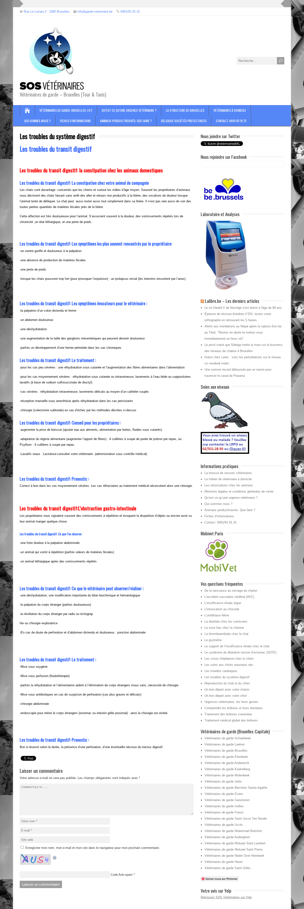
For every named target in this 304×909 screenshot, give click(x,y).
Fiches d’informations (75, 120)
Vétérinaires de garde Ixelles (224, 806)
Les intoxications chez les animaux (228, 485)
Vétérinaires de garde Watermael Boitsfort (233, 831)
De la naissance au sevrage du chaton (230, 590)
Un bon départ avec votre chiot (225, 695)
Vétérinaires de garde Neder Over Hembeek (234, 855)
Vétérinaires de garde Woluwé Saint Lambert (235, 843)
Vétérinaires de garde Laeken (224, 744)
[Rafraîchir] (54, 857)
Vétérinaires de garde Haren (223, 862)
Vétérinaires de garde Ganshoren (227, 800)
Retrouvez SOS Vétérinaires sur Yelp (226, 897)
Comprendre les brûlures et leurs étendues (233, 708)
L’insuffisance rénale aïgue (222, 603)
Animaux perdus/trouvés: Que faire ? (126, 120)
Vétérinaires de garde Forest (223, 812)
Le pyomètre (213, 640)
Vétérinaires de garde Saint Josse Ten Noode (235, 818)
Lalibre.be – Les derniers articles (232, 300)
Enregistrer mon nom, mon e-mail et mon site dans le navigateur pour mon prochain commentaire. (92, 848)
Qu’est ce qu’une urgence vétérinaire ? (129, 110)
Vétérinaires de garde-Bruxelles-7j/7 (65, 110)
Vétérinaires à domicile (230, 110)
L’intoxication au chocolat (221, 609)
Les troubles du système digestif (226, 677)
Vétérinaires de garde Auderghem (227, 837)
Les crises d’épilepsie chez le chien (228, 658)
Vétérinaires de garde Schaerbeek (227, 738)
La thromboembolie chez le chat (226, 634)
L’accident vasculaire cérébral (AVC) (229, 597)
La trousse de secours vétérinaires (228, 473)
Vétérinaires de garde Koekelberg (227, 769)
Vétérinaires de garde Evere (223, 794)
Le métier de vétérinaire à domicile (228, 479)
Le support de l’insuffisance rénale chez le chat (236, 646)
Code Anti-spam (122, 874)
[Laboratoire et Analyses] (226, 289)
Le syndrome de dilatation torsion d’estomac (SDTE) (240, 652)
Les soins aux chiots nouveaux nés (228, 665)
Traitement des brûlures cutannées (228, 714)
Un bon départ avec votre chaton (226, 689)
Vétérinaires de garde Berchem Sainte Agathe (235, 787)
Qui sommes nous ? (37, 120)
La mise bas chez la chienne (224, 627)
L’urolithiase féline (216, 615)
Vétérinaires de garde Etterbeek (226, 757)
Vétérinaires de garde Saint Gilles (227, 868)
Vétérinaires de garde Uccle (223, 825)
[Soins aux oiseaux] (225, 454)
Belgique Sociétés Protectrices (184, 120)
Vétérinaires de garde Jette (223, 781)
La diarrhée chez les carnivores (225, 621)
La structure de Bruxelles (185, 110)
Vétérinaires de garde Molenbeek (227, 775)
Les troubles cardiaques (220, 671)
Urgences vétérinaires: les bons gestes (231, 702)
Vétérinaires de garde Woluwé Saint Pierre (233, 849)
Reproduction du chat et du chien (227, 683)
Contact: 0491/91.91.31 (231, 120)
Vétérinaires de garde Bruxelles (225, 750)
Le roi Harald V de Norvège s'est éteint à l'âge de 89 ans (243, 307)
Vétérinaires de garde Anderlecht (226, 763)
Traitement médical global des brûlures (231, 720)
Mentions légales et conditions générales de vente (238, 491)
